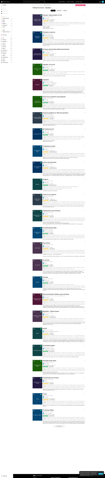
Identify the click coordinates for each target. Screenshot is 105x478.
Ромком (72, 56)
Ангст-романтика (64, 136)
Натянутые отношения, (83, 59)
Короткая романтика (52, 186)
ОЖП (68, 25)
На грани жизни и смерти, (61, 270)
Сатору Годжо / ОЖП (84, 251)
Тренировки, (62, 42)
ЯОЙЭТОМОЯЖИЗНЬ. (49, 35)
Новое (4, 26)
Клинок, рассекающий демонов (60, 295)
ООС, (66, 25)
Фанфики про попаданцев (68, 318)
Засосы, (53, 172)
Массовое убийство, (65, 172)
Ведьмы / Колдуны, (49, 321)
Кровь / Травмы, (78, 42)
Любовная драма (53, 56)
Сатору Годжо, (49, 73)
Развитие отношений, (76, 420)
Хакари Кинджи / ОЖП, (78, 57)
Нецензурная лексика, (50, 25)
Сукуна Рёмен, (63, 23)
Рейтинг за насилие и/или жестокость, (73, 156)
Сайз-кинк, (53, 122)
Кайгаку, (69, 302)
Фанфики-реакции (59, 22)
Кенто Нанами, (66, 236)
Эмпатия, (50, 204)
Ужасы (4, 43)
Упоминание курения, (50, 156)
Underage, (82, 220)
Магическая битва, (49, 295)
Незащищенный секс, (66, 74)
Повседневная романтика (51, 136)
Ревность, (56, 338)
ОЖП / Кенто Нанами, (66, 137)
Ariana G (46, 165)
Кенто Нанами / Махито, (76, 203)
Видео (4, 21)
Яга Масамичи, (64, 170)
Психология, (85, 270)
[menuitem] (6, 5)
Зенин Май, (79, 40)
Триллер (4, 53)
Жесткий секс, (58, 172)
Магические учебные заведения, (81, 321)
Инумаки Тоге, (69, 170)
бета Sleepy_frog (53, 82)
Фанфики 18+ (48, 39)
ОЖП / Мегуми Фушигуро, (58, 121)
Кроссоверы (82, 301)
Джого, (61, 203)
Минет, (59, 59)
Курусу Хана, (83, 302)
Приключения (5, 57)
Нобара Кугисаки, (77, 23)
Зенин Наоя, (61, 354)
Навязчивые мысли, (78, 204)
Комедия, (69, 106)
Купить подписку (62, 1)
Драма (4, 48)
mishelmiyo (47, 132)
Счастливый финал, (61, 355)
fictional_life (47, 280)
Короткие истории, (54, 59)
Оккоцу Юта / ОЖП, (50, 121)
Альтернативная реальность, (59, 25)
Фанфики (74, 22)
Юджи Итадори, (50, 23)
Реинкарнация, (69, 287)
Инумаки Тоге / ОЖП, (67, 121)
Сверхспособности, (70, 204)
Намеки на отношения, (57, 106)
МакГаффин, (47, 348)
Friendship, (80, 74)
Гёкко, (59, 302)
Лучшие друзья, (59, 74)
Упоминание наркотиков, (78, 338)
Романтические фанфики (61, 56)
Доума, (66, 302)
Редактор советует (6, 31)
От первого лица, (77, 89)
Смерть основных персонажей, (84, 355)
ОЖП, (57, 40)
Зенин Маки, (49, 57)
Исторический (5, 62)
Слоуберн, (69, 338)
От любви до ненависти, (73, 172)
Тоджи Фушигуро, (66, 40)
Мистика (47, 86)
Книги (34, 4)
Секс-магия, (48, 42)
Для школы (5, 34)
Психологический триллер (68, 267)
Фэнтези (70, 22)
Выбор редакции (6, 18)
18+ (64, 39)
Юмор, (79, 122)
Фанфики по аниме (83, 39)
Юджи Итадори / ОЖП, (70, 57)
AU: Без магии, (61, 370)
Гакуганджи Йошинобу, (85, 418)
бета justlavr (52, 348)
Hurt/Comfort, (48, 59)
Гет (68, 22)
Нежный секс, (75, 74)
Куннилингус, (56, 156)
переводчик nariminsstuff (53, 331)
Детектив (4, 51)
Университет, (65, 338)
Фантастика (5, 50)
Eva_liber (46, 197)
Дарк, (55, 270)
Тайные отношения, (54, 355)
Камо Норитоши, (50, 236)
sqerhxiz (46, 213)
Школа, (56, 122)
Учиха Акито (47, 297)
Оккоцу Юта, (49, 105)
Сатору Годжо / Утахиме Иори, (56, 154)
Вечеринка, (60, 338)
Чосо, (55, 40)
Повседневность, (52, 189)
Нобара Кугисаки (63, 73)
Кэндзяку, (49, 219)
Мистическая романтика (85, 169)
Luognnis (46, 314)
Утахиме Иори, (55, 302)
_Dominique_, (47, 82)
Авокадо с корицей (48, 413)
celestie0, (46, 331)
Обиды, (52, 42)
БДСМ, (62, 122)
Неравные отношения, (70, 355)
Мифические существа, (55, 89)
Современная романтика (56, 120)
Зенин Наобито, (85, 354)
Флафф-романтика (84, 136)
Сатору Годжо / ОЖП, (56, 23)
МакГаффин (47, 363)
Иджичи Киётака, (50, 170)
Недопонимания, (49, 172)
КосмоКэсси (47, 18)
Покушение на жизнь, (68, 370)
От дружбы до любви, (63, 237)
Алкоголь (85, 338)
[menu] (6, 33)
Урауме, (48, 369)
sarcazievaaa (47, 246)
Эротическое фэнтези (65, 201)
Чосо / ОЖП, (85, 88)
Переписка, (69, 237)
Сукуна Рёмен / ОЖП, (70, 23)
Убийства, (80, 172)
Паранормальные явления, (77, 304)
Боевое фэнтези (79, 22)
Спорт (4, 58)
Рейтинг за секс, (84, 89)
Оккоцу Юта (80, 319)
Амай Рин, (64, 203)
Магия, (83, 204)
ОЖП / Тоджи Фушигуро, (77, 354)
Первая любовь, (84, 403)
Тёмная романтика (84, 153)
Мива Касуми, (60, 236)
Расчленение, (62, 89)
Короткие (65, 10)
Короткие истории (58, 189)
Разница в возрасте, (85, 122)
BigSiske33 (47, 182)
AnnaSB (46, 149)
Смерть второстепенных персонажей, (73, 220)
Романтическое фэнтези (50, 22)
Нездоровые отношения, (65, 59)
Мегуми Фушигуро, (84, 23)
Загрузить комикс (78, 1)
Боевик (47, 318)
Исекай (80, 318)
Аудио (4, 19)
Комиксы (4, 23)
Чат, (84, 237)
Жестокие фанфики (65, 153)
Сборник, (59, 122)
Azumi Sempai (47, 52)
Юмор (4, 55)
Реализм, (56, 220)
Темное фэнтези (54, 201)
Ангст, (79, 270)
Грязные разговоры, (56, 204)
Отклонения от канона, (74, 59)
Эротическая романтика (75, 39)
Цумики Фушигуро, (68, 105)
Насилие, (78, 403)
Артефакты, (64, 321)
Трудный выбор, (62, 156)
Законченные (59, 10)
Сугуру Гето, (60, 40)
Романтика (65, 22)
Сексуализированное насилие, (71, 403)
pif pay (46, 263)
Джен (47, 186)
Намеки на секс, (56, 42)
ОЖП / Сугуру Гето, (71, 88)
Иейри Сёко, (82, 154)
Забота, (47, 189)
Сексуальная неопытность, (70, 42)
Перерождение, (49, 287)
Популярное (5, 25)
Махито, (52, 219)
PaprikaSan (47, 67)
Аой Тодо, (79, 302)
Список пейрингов (39, 4)
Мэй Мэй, (48, 154)
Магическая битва (49, 16)
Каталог (34, 477)
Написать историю (70, 1)
